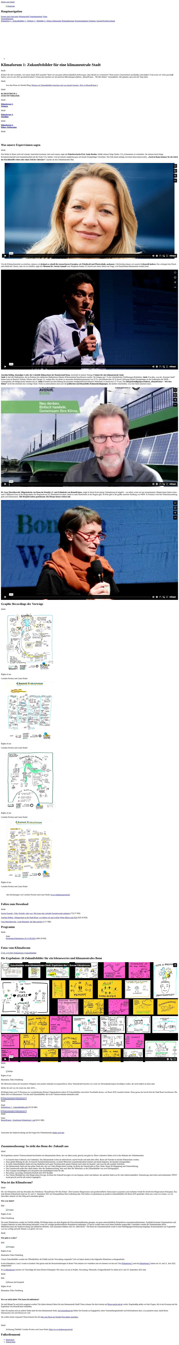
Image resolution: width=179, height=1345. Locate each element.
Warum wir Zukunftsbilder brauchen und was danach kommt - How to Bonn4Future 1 (64, 85)
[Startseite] (89, 6)
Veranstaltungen (7, 19)
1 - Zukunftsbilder (17, 21)
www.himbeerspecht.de (60, 895)
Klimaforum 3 (145, 1263)
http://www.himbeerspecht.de (61, 1329)
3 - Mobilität (39, 21)
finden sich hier (58, 1133)
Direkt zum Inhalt (7, 2)
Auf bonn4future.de (65, 1311)
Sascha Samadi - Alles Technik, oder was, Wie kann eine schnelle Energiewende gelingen (35, 913)
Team (45, 17)
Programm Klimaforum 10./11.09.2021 (21, 938)
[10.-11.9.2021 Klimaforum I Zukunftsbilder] (18, 953)
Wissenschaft (24, 17)
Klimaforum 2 (127, 1263)
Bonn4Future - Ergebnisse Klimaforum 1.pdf (18, 1120)
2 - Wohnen (29, 21)
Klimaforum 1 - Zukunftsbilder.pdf (14, 1107)
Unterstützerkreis (35, 17)
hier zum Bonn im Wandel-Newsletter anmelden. (59, 1317)
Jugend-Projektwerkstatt (105, 21)
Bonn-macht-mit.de (115, 1304)
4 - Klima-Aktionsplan (52, 21)
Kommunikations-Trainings (85, 21)
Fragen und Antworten (9, 17)
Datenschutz (10, 1342)
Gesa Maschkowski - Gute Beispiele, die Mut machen (21, 922)
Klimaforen (5, 21)
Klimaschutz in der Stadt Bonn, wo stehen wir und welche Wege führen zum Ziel (39, 918)
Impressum (10, 1340)
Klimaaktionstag (68, 21)
